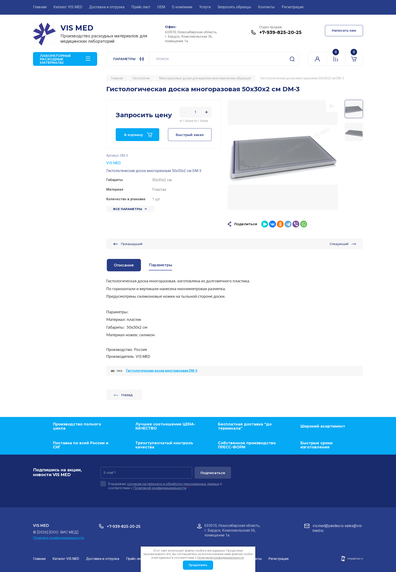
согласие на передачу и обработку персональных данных (173, 484)
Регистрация (292, 7)
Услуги (205, 7)
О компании (182, 7)
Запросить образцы (234, 7)
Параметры (160, 265)
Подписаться (213, 473)
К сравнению (332, 106)
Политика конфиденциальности (58, 538)
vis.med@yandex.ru (328, 526)
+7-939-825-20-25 (280, 32)
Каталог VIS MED (67, 7)
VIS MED (76, 27)
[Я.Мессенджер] (264, 224)
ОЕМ (161, 7)
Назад (127, 395)
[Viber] (295, 224)
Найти (292, 59)
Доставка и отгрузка (106, 7)
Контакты (266, 7)
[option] (283, 155)
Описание (124, 265)
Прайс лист (140, 7)
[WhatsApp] (303, 224)
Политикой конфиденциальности (159, 488)
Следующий (339, 244)
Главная (40, 7)
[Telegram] (288, 224)
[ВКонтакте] (272, 224)
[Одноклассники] (280, 224)
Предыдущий (132, 244)
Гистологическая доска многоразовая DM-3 (161, 370)
